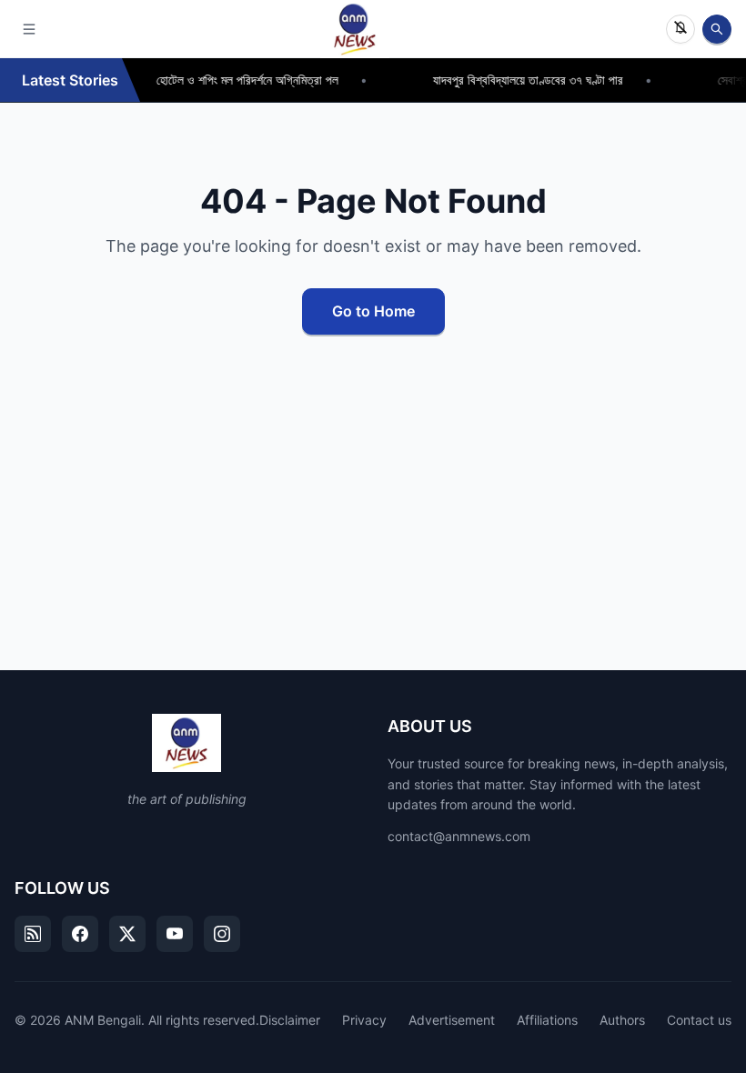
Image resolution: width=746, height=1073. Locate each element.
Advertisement (451, 1020)
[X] (127, 934)
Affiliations (547, 1020)
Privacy (364, 1020)
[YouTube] (174, 934)
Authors (622, 1020)
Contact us (699, 1020)
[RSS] (33, 934)
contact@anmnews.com (459, 836)
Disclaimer (289, 1020)
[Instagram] (222, 934)
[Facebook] (80, 934)
